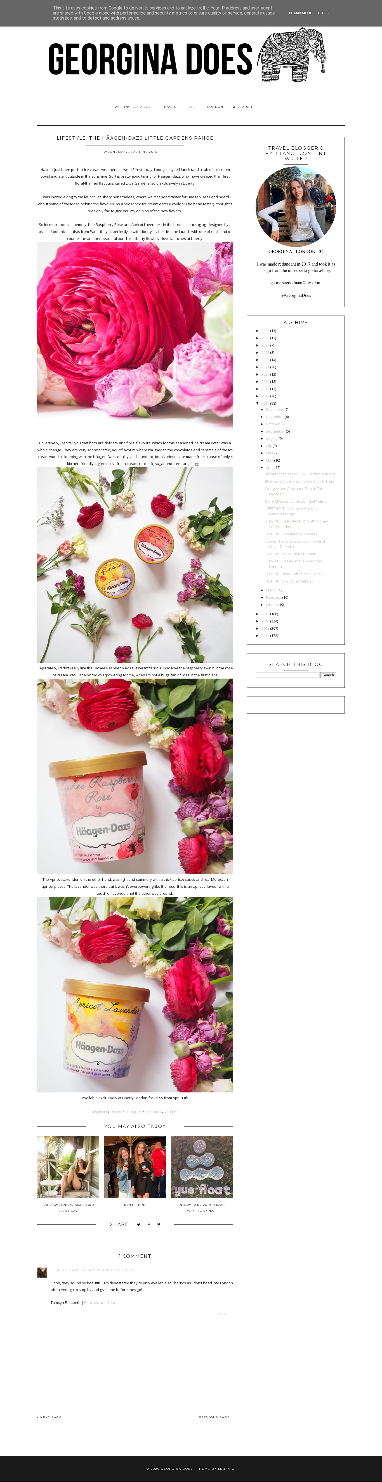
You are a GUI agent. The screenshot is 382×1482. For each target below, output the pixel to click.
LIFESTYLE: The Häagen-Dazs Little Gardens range (293, 511)
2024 (265, 345)
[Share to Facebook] (149, 1225)
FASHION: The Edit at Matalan (289, 581)
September (275, 431)
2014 (265, 621)
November (275, 416)
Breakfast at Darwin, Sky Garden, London (300, 473)
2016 (265, 403)
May (269, 460)
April (269, 467)
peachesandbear (73, 1270)
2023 (265, 352)
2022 (265, 359)
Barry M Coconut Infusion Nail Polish (295, 501)
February (273, 597)
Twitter (116, 1111)
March (271, 590)
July (269, 445)
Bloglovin (99, 1111)
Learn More (300, 13)
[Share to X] (139, 1225)
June (269, 452)
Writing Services (133, 107)
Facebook (153, 1111)
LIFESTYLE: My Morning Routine (290, 553)
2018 (265, 388)
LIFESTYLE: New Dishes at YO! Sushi (294, 573)
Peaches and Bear (99, 1302)
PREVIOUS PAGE (215, 1417)
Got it (324, 13)
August (272, 438)
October (273, 423)
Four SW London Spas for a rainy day (69, 1208)
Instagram (133, 1111)
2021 (265, 366)
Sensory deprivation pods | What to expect (202, 1208)
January (272, 604)
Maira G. (227, 1469)
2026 (265, 330)
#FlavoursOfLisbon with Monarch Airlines (299, 481)
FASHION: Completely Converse (291, 533)
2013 (265, 628)
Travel (169, 107)
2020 (265, 374)
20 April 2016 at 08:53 (118, 1270)
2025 (265, 337)
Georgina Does (177, 1469)
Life (192, 107)
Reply (225, 1314)
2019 (265, 381)
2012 (265, 635)
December (275, 409)
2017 (265, 395)
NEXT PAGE (50, 1417)
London (215, 107)
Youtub (171, 1111)
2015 (265, 613)
